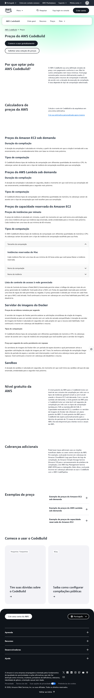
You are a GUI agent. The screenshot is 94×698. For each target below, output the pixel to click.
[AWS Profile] (87, 3)
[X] (64, 672)
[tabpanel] (47, 258)
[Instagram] (75, 672)
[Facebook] (68, 672)
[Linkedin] (71, 672)
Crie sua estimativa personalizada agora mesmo (66, 115)
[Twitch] (79, 672)
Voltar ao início (45, 692)
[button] (81, 10)
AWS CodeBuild (11, 30)
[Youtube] (83, 672)
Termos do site (21, 683)
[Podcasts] (87, 672)
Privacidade (9, 683)
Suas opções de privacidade (40, 683)
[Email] (64, 677)
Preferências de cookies (67, 683)
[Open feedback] (91, 349)
